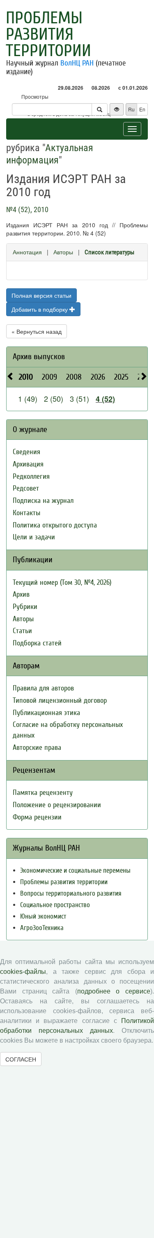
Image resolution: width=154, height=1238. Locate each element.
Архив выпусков (39, 356)
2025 (121, 377)
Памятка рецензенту (43, 792)
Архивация (28, 464)
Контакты (26, 513)
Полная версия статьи (41, 295)
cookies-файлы (23, 971)
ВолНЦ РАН (77, 63)
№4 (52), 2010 (27, 209)
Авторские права (37, 747)
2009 (49, 377)
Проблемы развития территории (48, 34)
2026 (98, 377)
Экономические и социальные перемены (75, 870)
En (142, 109)
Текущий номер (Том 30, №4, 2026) (62, 582)
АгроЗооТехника (42, 928)
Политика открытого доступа (55, 525)
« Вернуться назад (36, 331)
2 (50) (53, 398)
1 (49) (27, 398)
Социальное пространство (55, 905)
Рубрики (25, 606)
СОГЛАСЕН (20, 1059)
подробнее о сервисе (113, 991)
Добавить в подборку (40, 309)
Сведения (26, 452)
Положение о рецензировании (57, 805)
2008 (74, 377)
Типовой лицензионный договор (60, 700)
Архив (21, 594)
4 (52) (105, 399)
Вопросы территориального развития (71, 893)
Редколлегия (31, 476)
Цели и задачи (34, 537)
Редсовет (26, 488)
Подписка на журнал (43, 500)
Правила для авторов (43, 688)
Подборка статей (37, 643)
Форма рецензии (37, 817)
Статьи (22, 631)
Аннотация (27, 252)
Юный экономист (43, 916)
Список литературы (109, 252)
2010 (26, 377)
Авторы (63, 252)
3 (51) (79, 398)
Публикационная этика (46, 712)
